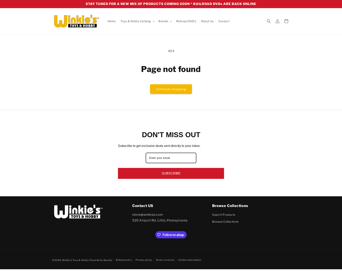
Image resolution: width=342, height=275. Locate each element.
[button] (137, 21)
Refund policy (124, 260)
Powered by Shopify (100, 260)
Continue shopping (171, 89)
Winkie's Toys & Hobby (75, 260)
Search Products (223, 214)
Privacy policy (144, 260)
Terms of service (165, 260)
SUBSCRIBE (171, 173)
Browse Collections (225, 221)
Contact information (189, 260)
